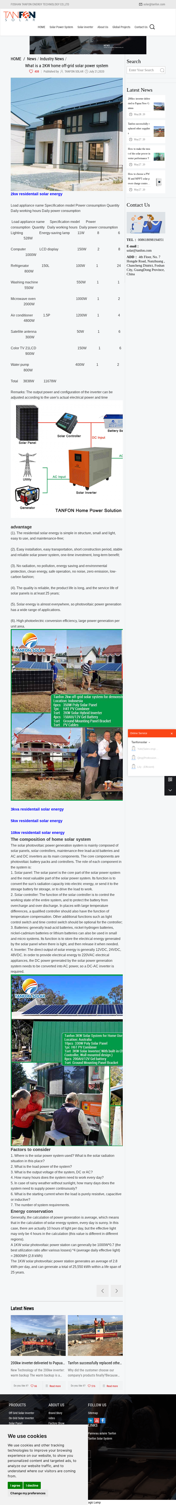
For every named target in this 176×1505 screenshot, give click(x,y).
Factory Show (56, 1423)
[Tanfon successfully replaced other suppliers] (95, 1335)
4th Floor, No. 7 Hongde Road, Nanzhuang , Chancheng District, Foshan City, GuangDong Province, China (146, 265)
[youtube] (96, 1420)
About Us (102, 27)
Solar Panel (15, 1423)
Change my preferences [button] (28, 1493)
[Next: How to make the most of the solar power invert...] (117, 1291)
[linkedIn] (90, 1420)
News (31, 58)
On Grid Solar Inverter (21, 1418)
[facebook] (102, 1420)
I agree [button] (15, 1485)
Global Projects (121, 27)
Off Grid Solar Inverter (21, 1412)
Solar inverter (85, 27)
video (52, 1418)
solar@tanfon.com (154, 4)
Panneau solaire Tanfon (102, 1433)
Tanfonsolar (139, 742)
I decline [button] (32, 1485)
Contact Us (141, 27)
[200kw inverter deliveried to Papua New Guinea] (38, 1335)
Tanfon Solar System (100, 1438)
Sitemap (93, 1412)
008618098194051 (145, 240)
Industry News (52, 58)
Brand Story (55, 1412)
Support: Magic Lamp (88, 1502)
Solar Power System (61, 27)
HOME (41, 27)
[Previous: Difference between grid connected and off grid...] (103, 1291)
